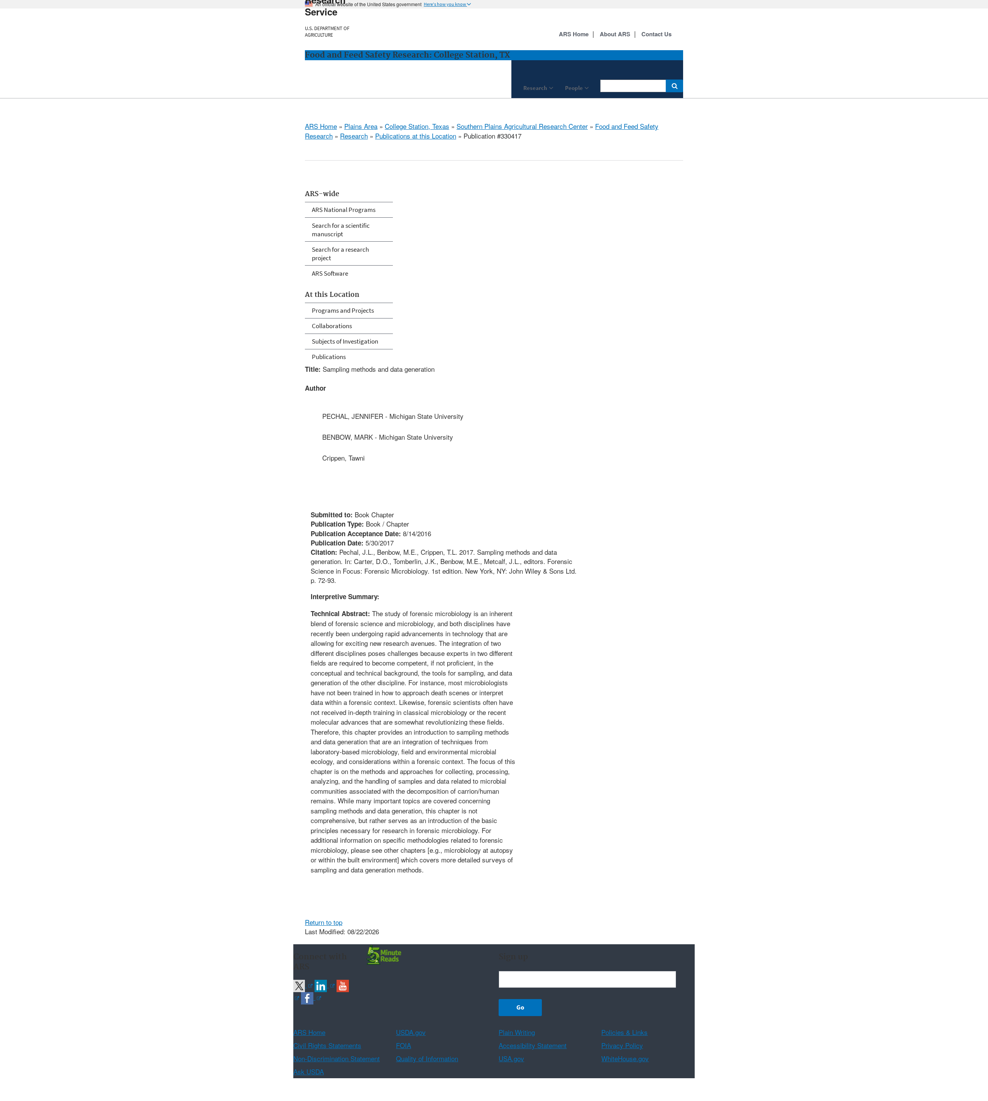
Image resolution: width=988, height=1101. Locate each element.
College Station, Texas (417, 126)
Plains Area (360, 126)
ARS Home (321, 126)
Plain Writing (517, 1032)
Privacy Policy (622, 1045)
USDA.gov (411, 1032)
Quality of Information (427, 1058)
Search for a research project (340, 253)
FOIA (403, 1045)
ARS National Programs (344, 209)
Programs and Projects (343, 310)
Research (354, 136)
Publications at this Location (415, 136)
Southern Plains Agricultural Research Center (522, 126)
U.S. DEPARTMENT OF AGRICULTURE (327, 31)
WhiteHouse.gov (625, 1058)
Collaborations (332, 326)
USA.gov (511, 1058)
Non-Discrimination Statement (336, 1058)
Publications (329, 356)
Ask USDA (308, 1071)
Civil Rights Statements (327, 1045)
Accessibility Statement (533, 1045)
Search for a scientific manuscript (341, 229)
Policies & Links (624, 1032)
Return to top (323, 922)
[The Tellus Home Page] (383, 954)
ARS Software (330, 273)
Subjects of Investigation (345, 341)
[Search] (674, 86)
